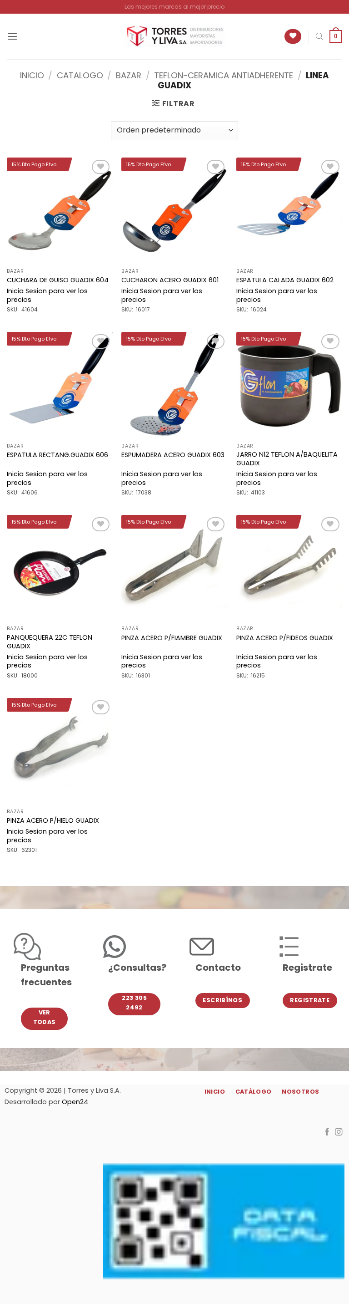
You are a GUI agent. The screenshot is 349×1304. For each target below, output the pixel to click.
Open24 (75, 1101)
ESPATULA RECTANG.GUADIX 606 (57, 455)
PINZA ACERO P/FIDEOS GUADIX (284, 638)
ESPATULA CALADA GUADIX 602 (285, 280)
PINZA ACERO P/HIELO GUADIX (53, 820)
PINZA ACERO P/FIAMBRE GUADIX (171, 638)
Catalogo (80, 75)
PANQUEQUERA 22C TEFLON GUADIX (49, 641)
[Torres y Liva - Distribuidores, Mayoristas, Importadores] (174, 36)
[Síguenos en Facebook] (327, 1132)
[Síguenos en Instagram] (339, 1132)
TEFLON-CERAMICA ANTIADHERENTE (223, 75)
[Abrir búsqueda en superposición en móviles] (319, 36)
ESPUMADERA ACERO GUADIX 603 (172, 455)
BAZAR (128, 75)
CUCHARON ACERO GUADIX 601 (170, 280)
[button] (12, 36)
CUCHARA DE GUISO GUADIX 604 (58, 280)
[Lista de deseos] (292, 36)
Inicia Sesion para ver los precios (47, 295)
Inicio (32, 75)
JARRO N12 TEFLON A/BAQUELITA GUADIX (287, 458)
